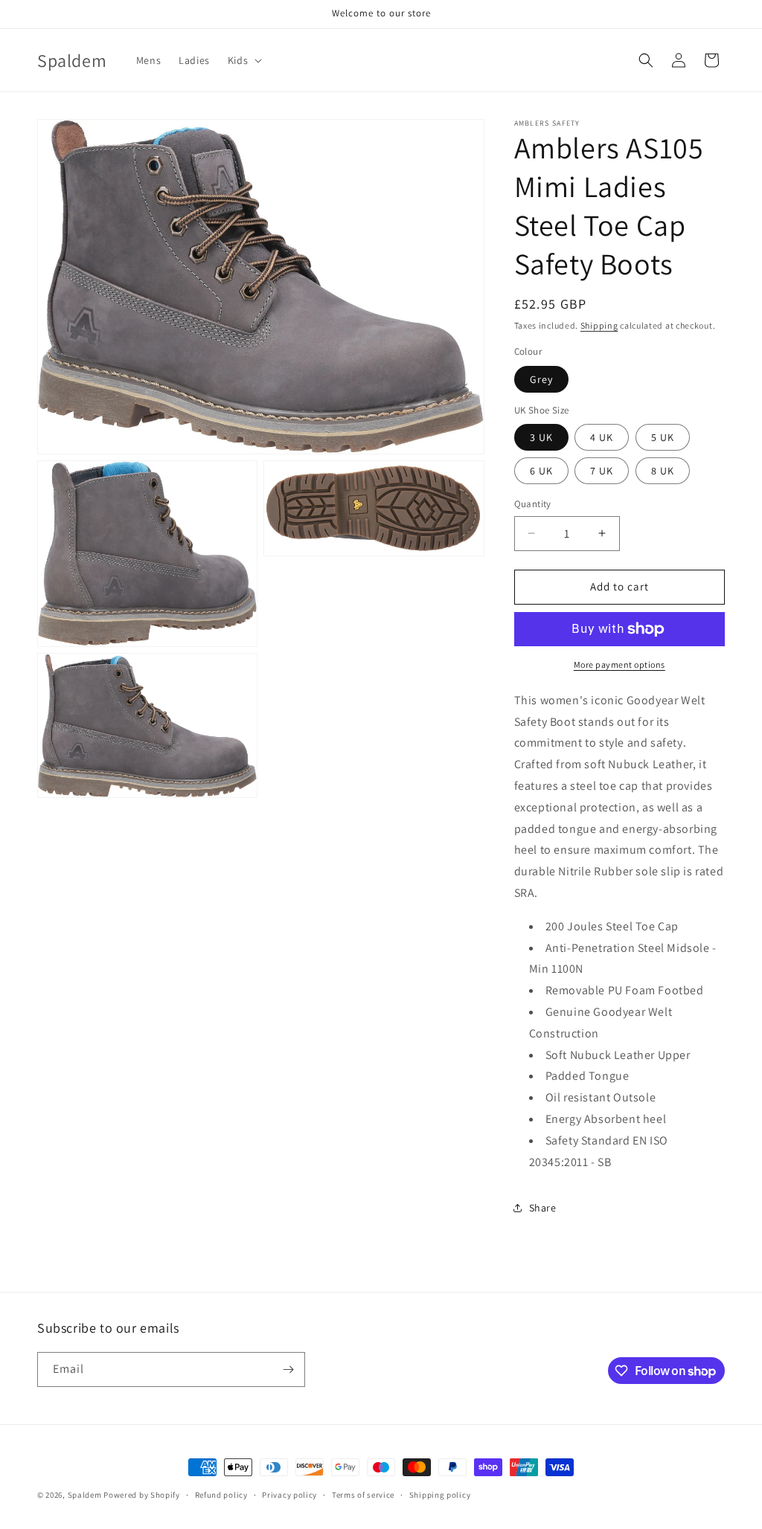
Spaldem (85, 1495)
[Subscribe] (288, 1369)
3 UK (541, 437)
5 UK (662, 437)
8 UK (662, 470)
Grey (541, 379)
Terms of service (363, 1495)
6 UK (541, 470)
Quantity (532, 504)
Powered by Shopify (141, 1495)
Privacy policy (289, 1495)
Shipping (599, 325)
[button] (243, 60)
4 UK (601, 437)
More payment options (619, 664)
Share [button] (543, 1207)
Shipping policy (440, 1495)
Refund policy (221, 1495)
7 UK (601, 470)
